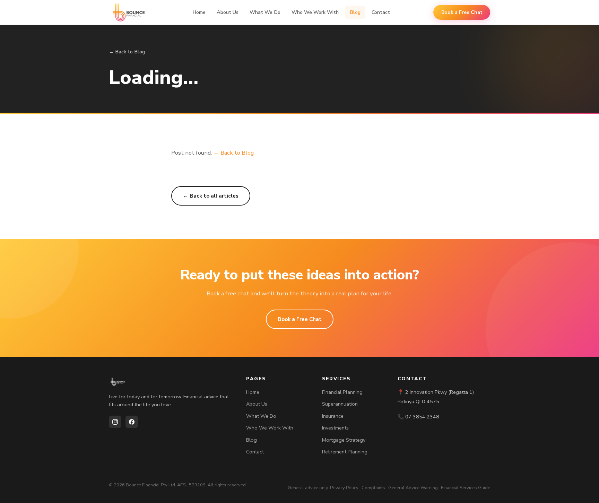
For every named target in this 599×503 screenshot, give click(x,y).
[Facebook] (131, 422)
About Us (227, 12)
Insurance (333, 416)
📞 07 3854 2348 (418, 416)
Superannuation (340, 403)
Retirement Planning (344, 451)
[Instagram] (115, 422)
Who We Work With (315, 12)
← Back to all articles (210, 195)
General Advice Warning (413, 488)
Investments (335, 427)
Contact (381, 12)
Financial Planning (342, 392)
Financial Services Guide (465, 488)
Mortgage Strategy (343, 439)
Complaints (373, 488)
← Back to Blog (127, 51)
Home (199, 12)
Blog (355, 12)
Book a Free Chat (462, 12)
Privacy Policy (344, 488)
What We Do (265, 12)
